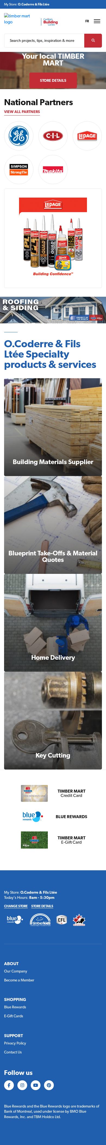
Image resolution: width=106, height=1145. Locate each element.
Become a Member (19, 980)
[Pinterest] (49, 1085)
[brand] (18, 136)
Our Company (15, 971)
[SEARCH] (93, 41)
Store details (42, 906)
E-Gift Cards (13, 1016)
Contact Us (13, 1052)
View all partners (22, 112)
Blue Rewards (15, 1007)
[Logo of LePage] (87, 136)
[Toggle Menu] (97, 21)
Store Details (53, 80)
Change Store (16, 906)
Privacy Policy (15, 1043)
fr (87, 21)
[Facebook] (9, 1085)
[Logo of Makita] (53, 169)
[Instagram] (22, 1085)
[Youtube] (35, 1085)
